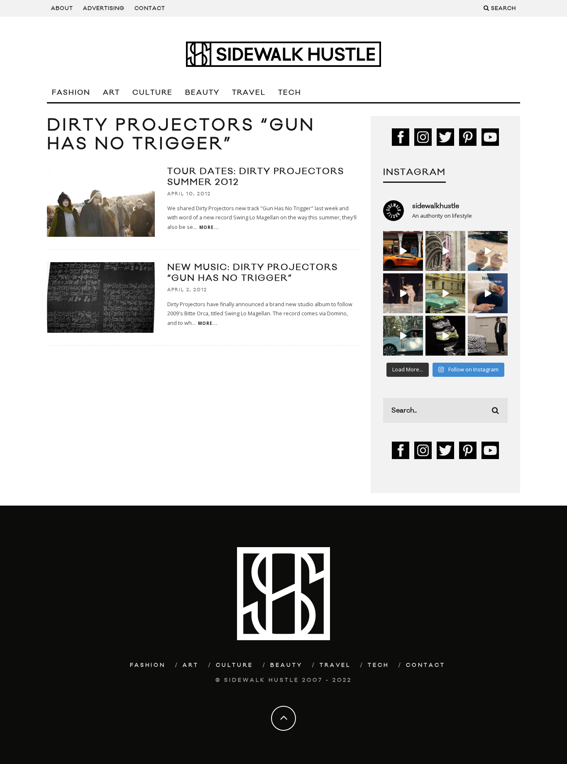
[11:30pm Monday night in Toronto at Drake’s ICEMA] (403, 293)
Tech (289, 92)
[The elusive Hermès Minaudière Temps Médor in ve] (488, 293)
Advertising (104, 8)
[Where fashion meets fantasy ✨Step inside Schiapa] (445, 251)
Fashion (71, 92)
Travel (249, 92)
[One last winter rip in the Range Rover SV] (403, 336)
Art (111, 92)
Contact (149, 8)
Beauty (202, 92)
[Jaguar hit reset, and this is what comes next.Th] (488, 336)
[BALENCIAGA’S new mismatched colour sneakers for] (445, 336)
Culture (152, 92)
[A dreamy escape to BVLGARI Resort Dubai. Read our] (488, 251)
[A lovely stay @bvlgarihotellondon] (403, 251)
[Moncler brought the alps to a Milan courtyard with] (445, 293)
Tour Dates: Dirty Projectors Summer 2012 (255, 177)
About (62, 8)
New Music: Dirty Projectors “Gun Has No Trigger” (252, 273)
